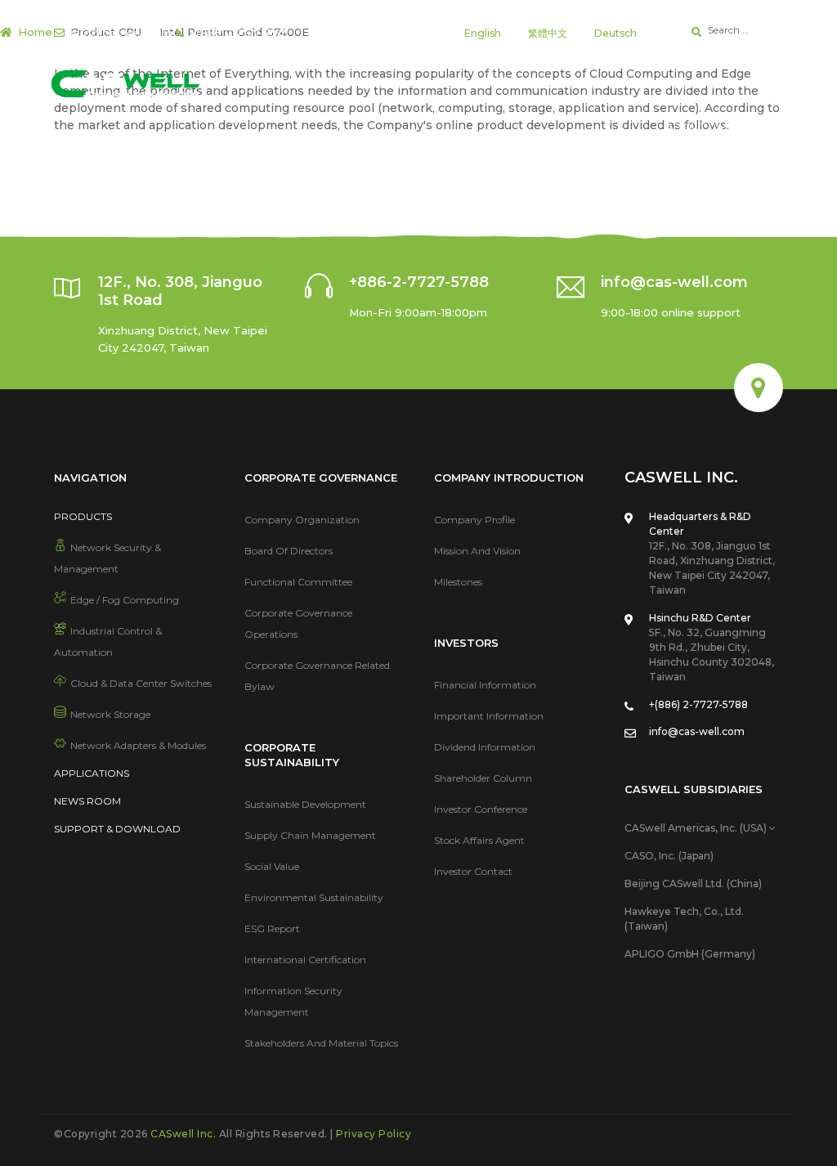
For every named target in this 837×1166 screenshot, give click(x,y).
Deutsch (615, 33)
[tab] (703, 828)
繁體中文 (547, 33)
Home (35, 31)
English (482, 33)
